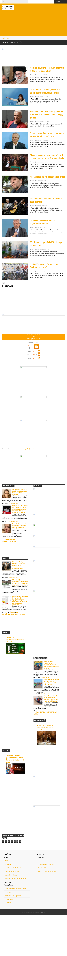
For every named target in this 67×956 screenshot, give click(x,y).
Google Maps (9, 899)
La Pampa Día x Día (33, 912)
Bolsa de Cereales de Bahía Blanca (16, 878)
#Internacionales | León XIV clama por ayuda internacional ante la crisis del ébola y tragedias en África (20, 509)
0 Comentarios (12, 503)
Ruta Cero (8, 903)
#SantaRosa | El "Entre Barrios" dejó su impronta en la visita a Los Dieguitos (51, 682)
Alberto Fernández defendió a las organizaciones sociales (42, 222)
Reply (32, 74)
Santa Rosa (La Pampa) (33, 335)
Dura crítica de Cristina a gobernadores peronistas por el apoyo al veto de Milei (45, 91)
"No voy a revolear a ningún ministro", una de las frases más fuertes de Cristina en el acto (47, 156)
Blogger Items (43, 912)
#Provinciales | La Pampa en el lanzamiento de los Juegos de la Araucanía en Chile (51, 665)
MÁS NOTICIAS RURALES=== (15, 614)
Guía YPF (8, 892)
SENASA (8, 864)
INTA (6, 861)
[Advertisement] (33, 23)
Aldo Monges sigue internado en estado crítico (47, 176)
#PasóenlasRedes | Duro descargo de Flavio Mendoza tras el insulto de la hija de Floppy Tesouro (46, 114)
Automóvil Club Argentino (13, 896)
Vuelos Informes (43, 861)
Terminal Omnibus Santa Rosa (47, 871)
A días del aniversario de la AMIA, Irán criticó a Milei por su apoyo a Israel (47, 69)
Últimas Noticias (10, 42)
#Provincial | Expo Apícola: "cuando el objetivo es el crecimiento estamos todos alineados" (19, 565)
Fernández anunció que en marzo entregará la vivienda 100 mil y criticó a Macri (47, 134)
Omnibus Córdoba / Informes (47, 868)
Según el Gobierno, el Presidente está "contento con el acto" (44, 265)
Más (17, 503)
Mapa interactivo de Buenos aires (15, 888)
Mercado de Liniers (11, 875)
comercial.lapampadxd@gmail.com (26, 449)
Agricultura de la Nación (12, 871)
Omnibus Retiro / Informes (46, 864)
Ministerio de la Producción (13, 868)
